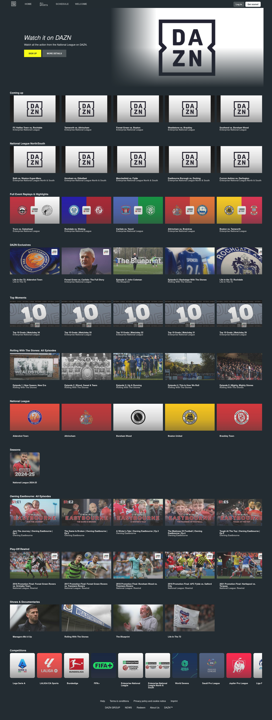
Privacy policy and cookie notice (150, 701)
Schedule (62, 4)
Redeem (141, 707)
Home (28, 4)
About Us (154, 707)
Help (102, 701)
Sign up (33, 53)
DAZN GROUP (112, 707)
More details (54, 53)
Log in (239, 4)
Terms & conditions (119, 701)
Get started (253, 4)
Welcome (81, 4)
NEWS (128, 707)
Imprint (174, 701)
